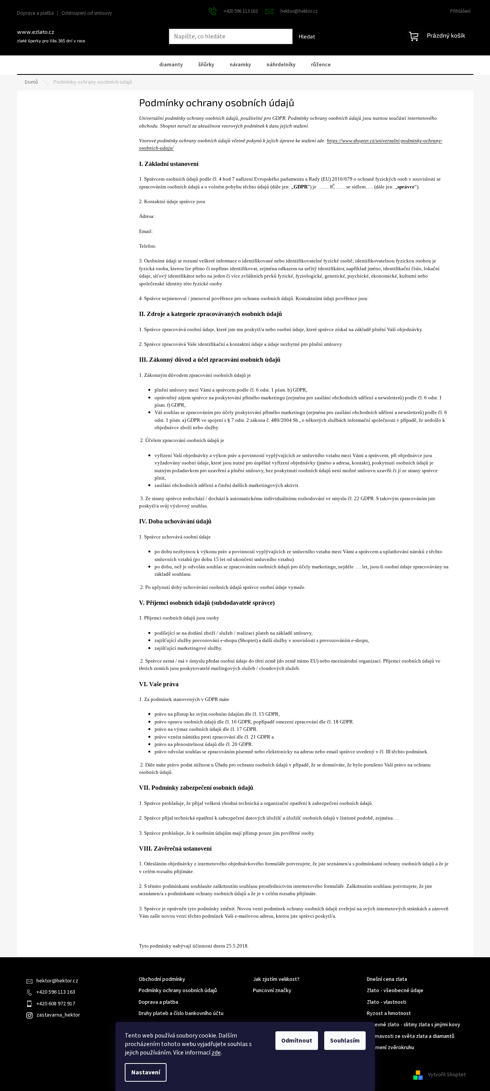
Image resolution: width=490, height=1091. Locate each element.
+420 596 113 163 (55, 992)
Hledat (307, 36)
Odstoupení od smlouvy (87, 13)
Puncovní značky (272, 990)
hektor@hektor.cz (57, 981)
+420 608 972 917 (55, 1004)
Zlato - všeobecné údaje (395, 990)
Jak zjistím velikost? (276, 979)
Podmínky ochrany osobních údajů (178, 990)
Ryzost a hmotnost (389, 1013)
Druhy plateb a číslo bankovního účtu (181, 1013)
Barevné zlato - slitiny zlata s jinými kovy (413, 1025)
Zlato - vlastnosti (386, 1002)
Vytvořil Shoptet (447, 1075)
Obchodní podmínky (162, 979)
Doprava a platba (35, 13)
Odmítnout (296, 1040)
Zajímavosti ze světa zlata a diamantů (410, 1036)
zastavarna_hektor (58, 1015)
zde (216, 1052)
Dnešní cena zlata (387, 979)
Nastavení (145, 1072)
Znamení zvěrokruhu (390, 1047)
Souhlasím (345, 1040)
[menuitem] (171, 65)
